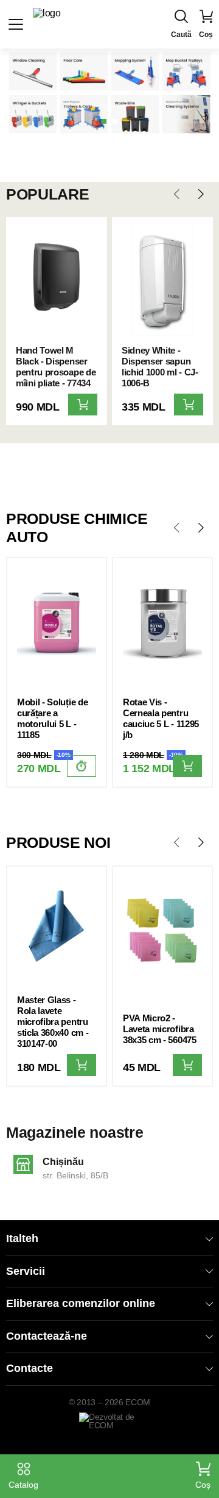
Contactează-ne (46, 1336)
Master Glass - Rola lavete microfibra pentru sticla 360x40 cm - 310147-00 (52, 1022)
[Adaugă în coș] (82, 404)
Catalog (23, 1485)
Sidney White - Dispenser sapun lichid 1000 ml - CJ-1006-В (160, 366)
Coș (202, 1485)
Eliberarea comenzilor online (80, 1303)
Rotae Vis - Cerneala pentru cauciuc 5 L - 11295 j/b (161, 718)
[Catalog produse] (16, 24)
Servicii (25, 1271)
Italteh (22, 1238)
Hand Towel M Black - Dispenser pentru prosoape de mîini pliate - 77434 (56, 366)
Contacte (29, 1368)
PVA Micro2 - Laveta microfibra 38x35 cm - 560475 (159, 1029)
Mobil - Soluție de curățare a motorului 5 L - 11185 (52, 718)
